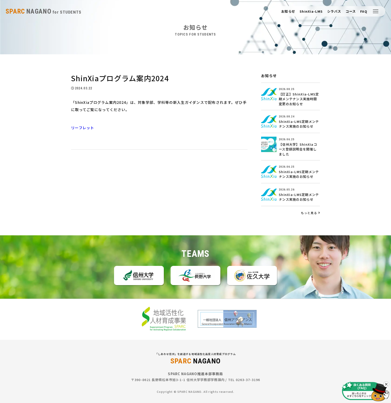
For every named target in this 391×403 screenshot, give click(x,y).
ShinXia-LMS (311, 11)
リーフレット (82, 127)
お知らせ (288, 11)
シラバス (334, 11)
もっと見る (309, 213)
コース (351, 11)
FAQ (363, 11)
